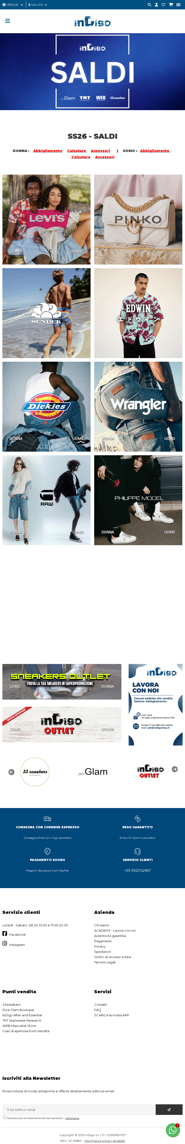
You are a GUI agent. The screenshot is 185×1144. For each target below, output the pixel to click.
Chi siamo (101, 925)
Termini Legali (105, 962)
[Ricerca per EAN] (176, 5)
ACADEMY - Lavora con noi (115, 930)
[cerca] (147, 5)
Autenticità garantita (110, 936)
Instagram (17, 945)
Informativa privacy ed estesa (105, 1141)
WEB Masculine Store (19, 1026)
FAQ (97, 1010)
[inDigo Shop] (92, 30)
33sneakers (11, 1004)
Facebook (17, 934)
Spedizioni (102, 952)
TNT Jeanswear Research (21, 1020)
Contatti (100, 1004)
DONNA (77, 251)
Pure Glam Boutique (18, 1010)
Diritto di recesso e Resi (112, 957)
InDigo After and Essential (22, 1015)
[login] (154, 5)
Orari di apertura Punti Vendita (25, 1031)
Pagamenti (103, 941)
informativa (72, 1118)
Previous (10, 771)
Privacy (100, 946)
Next (174, 768)
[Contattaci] (161, 5)
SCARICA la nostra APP (111, 1015)
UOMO (15, 251)
